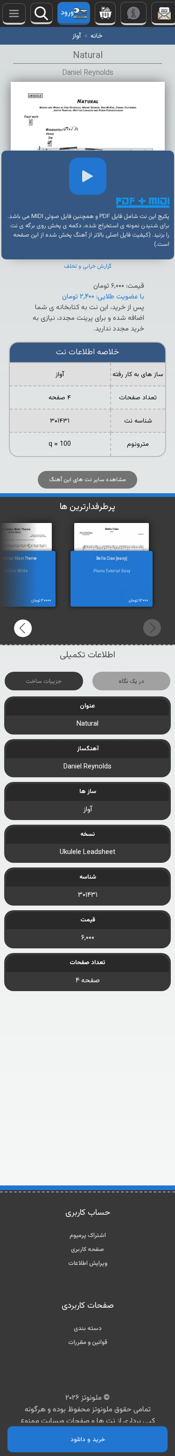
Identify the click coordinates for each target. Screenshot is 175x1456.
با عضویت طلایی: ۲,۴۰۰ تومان (103, 296)
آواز (76, 36)
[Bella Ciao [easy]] (121, 539)
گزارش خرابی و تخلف (88, 266)
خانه (97, 36)
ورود (67, 13)
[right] (151, 628)
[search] (41, 13)
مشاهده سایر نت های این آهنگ (87, 480)
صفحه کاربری (87, 1249)
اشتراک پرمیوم (88, 1235)
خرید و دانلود (87, 1439)
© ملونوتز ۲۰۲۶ (87, 1398)
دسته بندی (88, 1328)
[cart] (105, 13)
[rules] (133, 13)
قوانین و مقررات (87, 1342)
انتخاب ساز (14, 14)
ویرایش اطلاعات (87, 1263)
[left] (23, 628)
